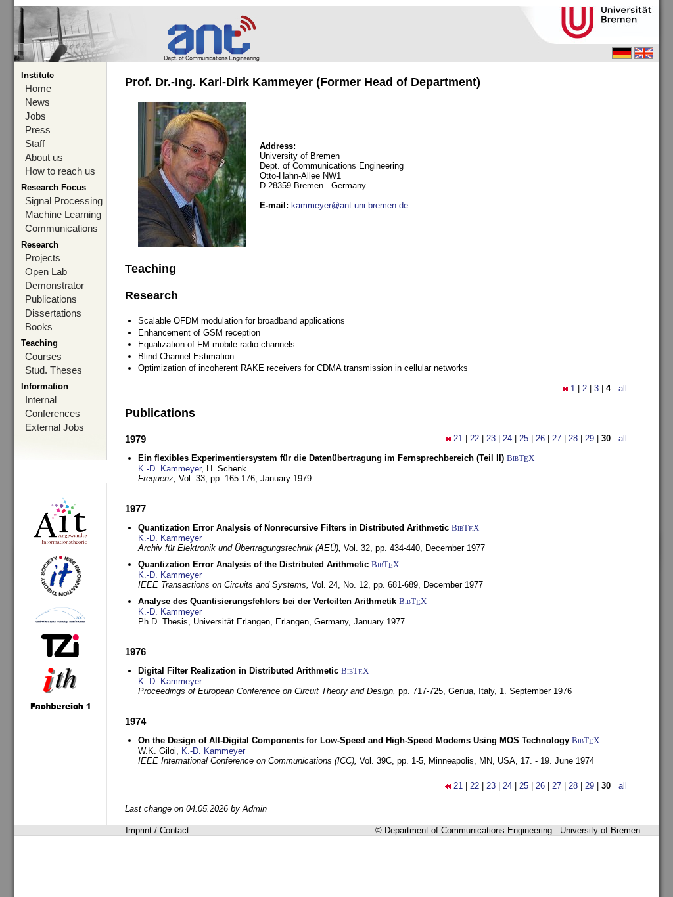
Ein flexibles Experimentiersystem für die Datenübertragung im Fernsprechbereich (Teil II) (321, 458)
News (37, 102)
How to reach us (60, 171)
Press (38, 129)
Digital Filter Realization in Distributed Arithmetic (238, 671)
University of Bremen (600, 830)
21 (458, 438)
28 (573, 438)
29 (589, 438)
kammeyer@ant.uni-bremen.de (349, 205)
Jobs (35, 115)
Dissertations (53, 312)
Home (38, 88)
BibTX (520, 458)
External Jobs (54, 427)
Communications (61, 228)
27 (556, 438)
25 (523, 438)
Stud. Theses (53, 370)
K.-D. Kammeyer (169, 468)
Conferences (52, 413)
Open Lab (46, 271)
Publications (51, 299)
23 (491, 438)
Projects (42, 257)
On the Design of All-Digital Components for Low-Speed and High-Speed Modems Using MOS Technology (353, 740)
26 (540, 438)
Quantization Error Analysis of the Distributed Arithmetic (253, 564)
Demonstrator (54, 285)
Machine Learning (63, 214)
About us (44, 157)
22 (474, 438)
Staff (35, 143)
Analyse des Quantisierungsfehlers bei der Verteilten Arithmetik (267, 601)
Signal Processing (64, 200)
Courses (43, 356)
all (622, 388)
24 (507, 438)
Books (39, 326)
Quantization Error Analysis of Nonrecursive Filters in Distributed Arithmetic (293, 528)
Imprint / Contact (157, 830)
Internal (41, 399)
